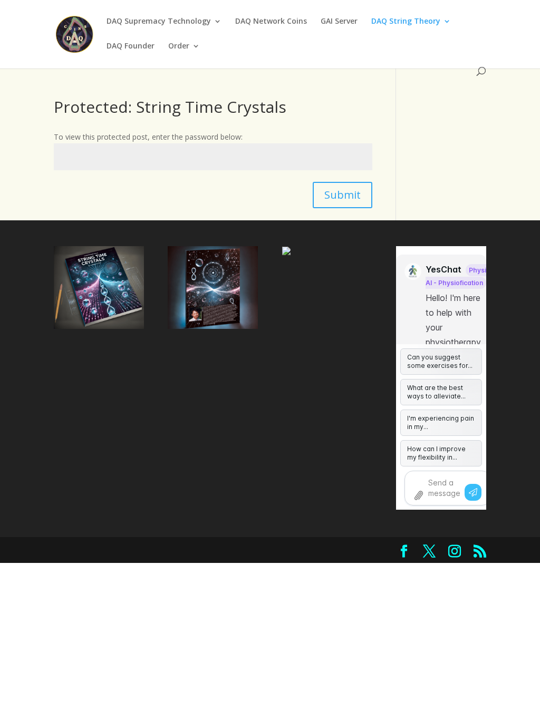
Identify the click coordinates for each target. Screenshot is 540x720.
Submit (342, 195)
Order (178, 46)
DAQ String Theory (405, 21)
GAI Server (339, 21)
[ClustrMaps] (286, 252)
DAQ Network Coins (271, 21)
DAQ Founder (131, 46)
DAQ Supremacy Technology (159, 21)
